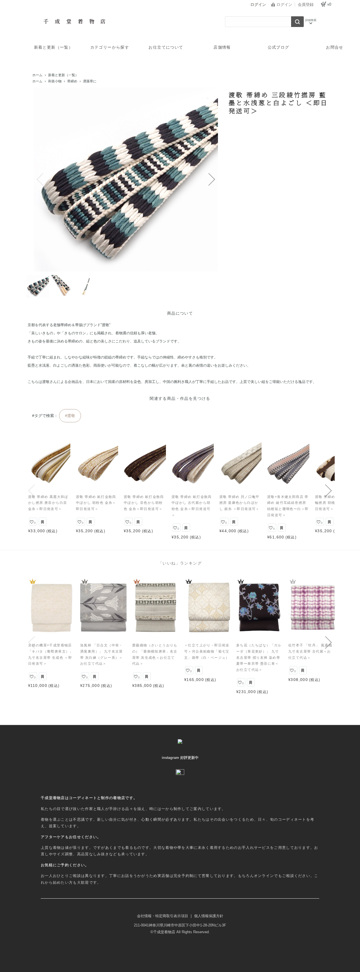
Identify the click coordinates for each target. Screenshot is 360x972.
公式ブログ (278, 47)
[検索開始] (297, 21)
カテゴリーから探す (109, 47)
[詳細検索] (311, 21)
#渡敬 (70, 415)
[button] (40, 179)
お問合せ (334, 47)
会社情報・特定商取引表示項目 (163, 916)
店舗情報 (222, 47)
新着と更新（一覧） (53, 47)
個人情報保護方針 (208, 916)
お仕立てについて (165, 47)
